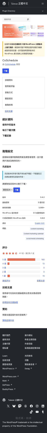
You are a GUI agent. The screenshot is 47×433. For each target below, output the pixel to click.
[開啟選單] (43, 3)
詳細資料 (9, 80)
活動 (27, 360)
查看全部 (41, 280)
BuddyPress (9, 389)
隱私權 (5, 348)
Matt (5, 381)
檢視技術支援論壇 (10, 302)
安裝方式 (9, 92)
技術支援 (9, 111)
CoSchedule (10, 60)
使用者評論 (10, 86)
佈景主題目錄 (30, 339)
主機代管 (6, 343)
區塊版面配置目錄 (32, 348)
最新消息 (6, 339)
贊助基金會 (31, 364)
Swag (28, 368)
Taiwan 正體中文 (15, 400)
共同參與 (28, 356)
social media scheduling (35, 238)
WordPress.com (10, 376)
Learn (4, 356)
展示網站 (28, 335)
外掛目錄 (28, 343)
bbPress (7, 385)
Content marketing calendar (34, 234)
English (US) (40, 223)
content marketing (37, 229)
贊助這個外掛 (8, 320)
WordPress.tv (9, 368)
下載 (5, 71)
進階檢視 (9, 105)
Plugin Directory (8, 11)
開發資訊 (9, 98)
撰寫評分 (6, 280)
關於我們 (6, 335)
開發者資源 (7, 364)
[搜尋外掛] (28, 19)
